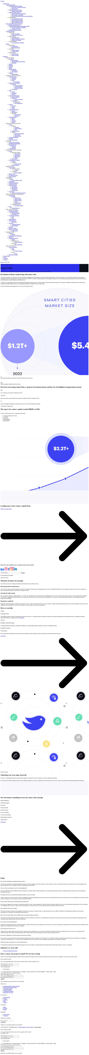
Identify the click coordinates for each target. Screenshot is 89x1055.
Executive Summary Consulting (19, 27)
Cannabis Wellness (18, 85)
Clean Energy (17, 153)
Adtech (13, 239)
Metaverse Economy (13, 254)
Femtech (11, 66)
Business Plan (15, 8)
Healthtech (11, 59)
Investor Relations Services (15, 12)
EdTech (13, 234)
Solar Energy (17, 155)
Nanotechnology (12, 219)
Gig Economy (15, 190)
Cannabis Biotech (18, 86)
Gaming (13, 196)
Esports (16, 201)
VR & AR (11, 223)
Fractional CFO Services (17, 35)
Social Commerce (15, 97)
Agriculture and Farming (14, 160)
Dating (13, 107)
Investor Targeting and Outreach (19, 13)
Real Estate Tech (12, 145)
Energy (10, 151)
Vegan (13, 80)
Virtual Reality (15, 225)
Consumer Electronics (14, 109)
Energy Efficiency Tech (17, 180)
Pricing (4, 257)
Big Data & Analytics (13, 210)
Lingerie (13, 94)
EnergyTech (14, 158)
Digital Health (15, 60)
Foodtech (14, 79)
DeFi (13, 248)
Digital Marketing (18, 242)
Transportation (12, 167)
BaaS (15, 129)
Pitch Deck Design (16, 47)
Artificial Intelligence (13, 211)
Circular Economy (13, 184)
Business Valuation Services (15, 30)
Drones (13, 110)
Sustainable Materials (13, 182)
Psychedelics (14, 89)
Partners (5, 1002)
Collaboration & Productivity (15, 235)
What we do (6, 3)
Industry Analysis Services (15, 25)
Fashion (13, 92)
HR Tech (11, 237)
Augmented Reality (16, 224)
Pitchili (4, 1009)
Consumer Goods (13, 117)
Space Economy (12, 176)
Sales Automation (18, 244)
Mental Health (15, 74)
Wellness (11, 73)
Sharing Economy (13, 185)
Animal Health (17, 163)
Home (2, 262)
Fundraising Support (10, 4)
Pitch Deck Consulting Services (19, 7)
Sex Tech (14, 105)
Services (5, 998)
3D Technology (12, 220)
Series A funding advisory (17, 21)
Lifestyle (11, 104)
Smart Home (14, 112)
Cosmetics (14, 121)
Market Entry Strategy (16, 40)
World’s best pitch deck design (10, 987)
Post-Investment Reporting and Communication (22, 16)
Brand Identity (15, 46)
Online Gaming (17, 199)
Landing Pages (15, 51)
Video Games (17, 198)
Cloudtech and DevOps (14, 215)
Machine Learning (16, 213)
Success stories (6, 256)
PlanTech (14, 146)
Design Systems (15, 55)
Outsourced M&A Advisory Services (14, 23)
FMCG (13, 118)
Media (10, 206)
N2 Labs (5, 1008)
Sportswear (14, 93)
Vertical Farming (15, 165)
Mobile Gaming (17, 200)
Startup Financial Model (17, 11)
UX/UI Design (15, 54)
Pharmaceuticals (12, 69)
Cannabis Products (18, 88)
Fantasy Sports (17, 203)
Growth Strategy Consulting (18, 42)
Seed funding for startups (17, 20)
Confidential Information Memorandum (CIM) (19, 26)
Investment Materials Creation (15, 6)
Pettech (10, 68)
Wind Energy (17, 156)
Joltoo (4, 1007)
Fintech (10, 124)
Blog (4, 1001)
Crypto (13, 249)
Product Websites (15, 50)
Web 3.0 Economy (13, 247)
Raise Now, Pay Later (8, 992)
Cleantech (11, 179)
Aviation (16, 170)
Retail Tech (14, 98)
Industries (5, 56)
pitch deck (22, 617)
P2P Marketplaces (18, 103)
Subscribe (3, 1022)
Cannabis (14, 84)
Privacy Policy (6, 1014)
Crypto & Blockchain (13, 137)
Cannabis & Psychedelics (14, 83)
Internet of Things (13, 228)
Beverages (14, 78)
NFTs (15, 253)
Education (11, 233)
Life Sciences (15, 71)
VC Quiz (5, 259)
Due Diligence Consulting (17, 14)
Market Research (15, 37)
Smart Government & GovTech (19, 192)
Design (7, 44)
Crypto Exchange (18, 251)
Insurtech (11, 138)
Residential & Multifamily (14, 143)
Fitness (13, 108)
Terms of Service (22, 1027)
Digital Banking (17, 128)
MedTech (11, 65)
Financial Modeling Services (15, 9)
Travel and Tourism (13, 175)
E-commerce (14, 100)
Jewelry (13, 122)
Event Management (18, 205)
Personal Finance (15, 131)
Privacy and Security (13, 229)
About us (5, 999)
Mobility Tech (12, 174)
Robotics (11, 227)
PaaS (13, 218)
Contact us (5, 258)
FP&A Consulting (16, 33)
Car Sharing (14, 186)
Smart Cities (11, 191)
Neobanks (16, 127)
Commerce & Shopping (14, 95)
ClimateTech (11, 181)
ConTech (14, 147)
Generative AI (15, 214)
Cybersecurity (15, 230)
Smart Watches (17, 114)
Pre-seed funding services (17, 18)
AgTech (13, 161)
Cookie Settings (37, 1027)
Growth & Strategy (10, 31)
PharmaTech (14, 70)
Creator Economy (15, 208)
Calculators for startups (8, 991)
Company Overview (16, 28)
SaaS (13, 216)
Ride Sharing (14, 187)
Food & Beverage (13, 76)
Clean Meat (17, 81)
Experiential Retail (18, 99)
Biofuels (16, 157)
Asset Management (13, 139)
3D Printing (14, 222)
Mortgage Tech (17, 136)
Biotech (10, 64)
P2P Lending (17, 134)
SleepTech (16, 115)
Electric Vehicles (18, 172)
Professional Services (13, 238)
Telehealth (14, 62)
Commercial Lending (19, 133)
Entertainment (12, 195)
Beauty (13, 119)
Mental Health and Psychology (18, 61)
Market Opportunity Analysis (18, 38)
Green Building (12, 148)
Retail (10, 90)
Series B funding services (17, 22)
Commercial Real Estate (14, 142)
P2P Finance (14, 189)
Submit (23, 572)
